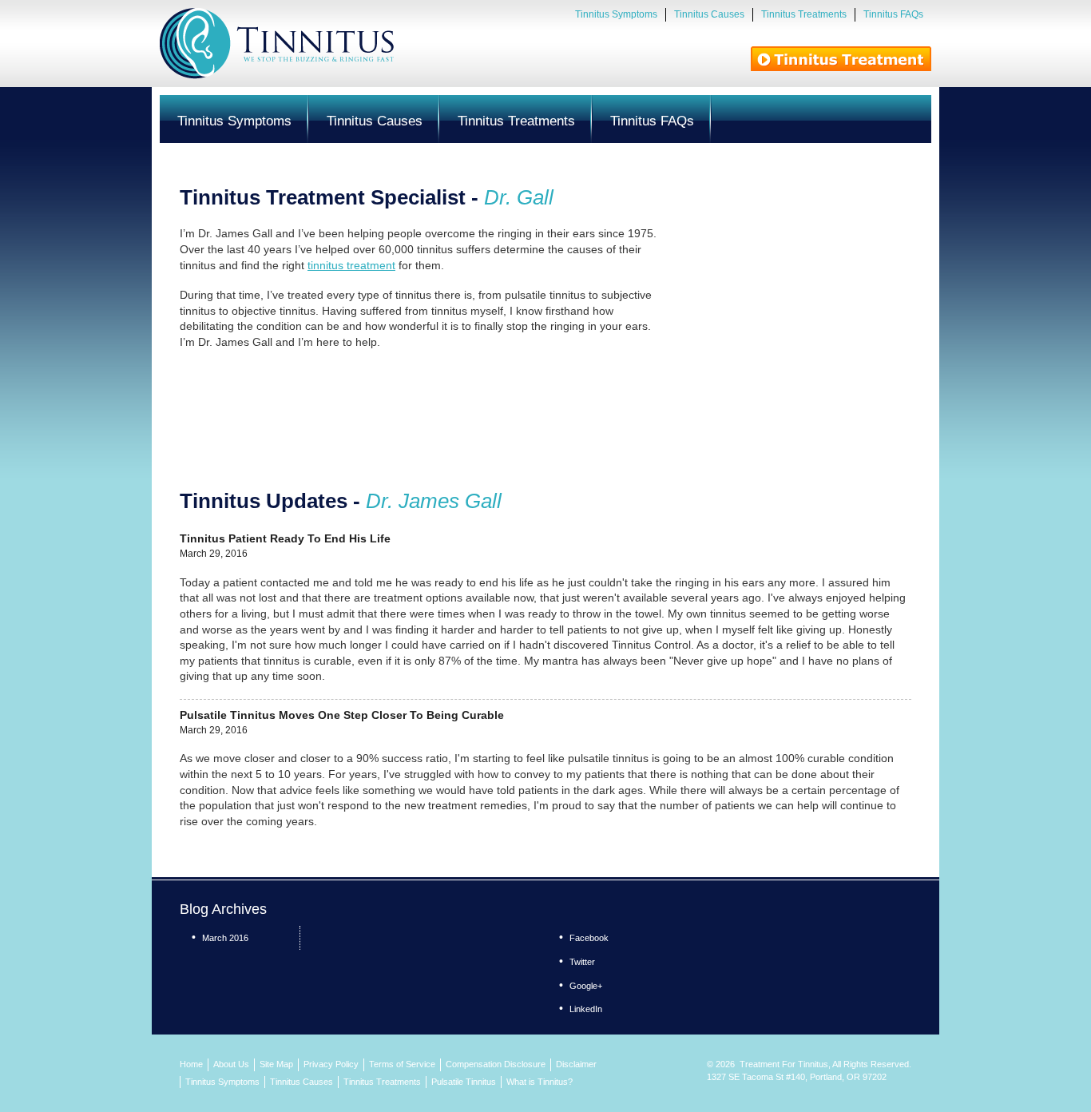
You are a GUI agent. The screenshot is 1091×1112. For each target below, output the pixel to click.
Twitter (582, 962)
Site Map (276, 1064)
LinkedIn (585, 1009)
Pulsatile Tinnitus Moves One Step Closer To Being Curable (342, 715)
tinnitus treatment (351, 265)
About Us (231, 1064)
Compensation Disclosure (496, 1064)
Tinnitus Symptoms (616, 14)
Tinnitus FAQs (893, 14)
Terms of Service (402, 1064)
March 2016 (225, 938)
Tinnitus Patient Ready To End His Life (285, 538)
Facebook (589, 938)
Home (191, 1064)
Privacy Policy (331, 1064)
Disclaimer (576, 1064)
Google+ (585, 986)
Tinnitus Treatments (804, 14)
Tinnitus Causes (709, 14)
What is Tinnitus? (539, 1081)
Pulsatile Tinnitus (463, 1081)
